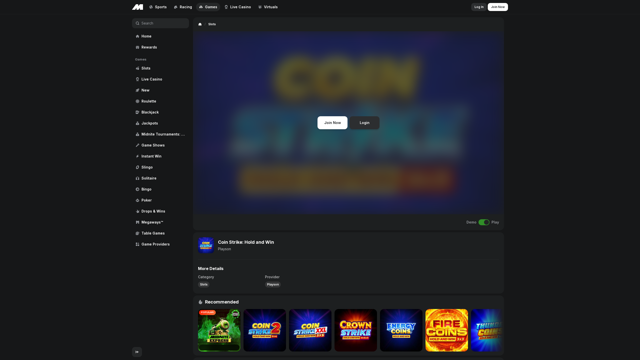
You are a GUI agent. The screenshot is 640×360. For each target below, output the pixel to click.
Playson (224, 249)
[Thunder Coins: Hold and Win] (492, 330)
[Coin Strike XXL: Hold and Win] (310, 330)
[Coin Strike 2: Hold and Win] (265, 330)
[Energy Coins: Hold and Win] (401, 330)
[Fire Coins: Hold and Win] (447, 330)
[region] (160, 180)
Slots (204, 284)
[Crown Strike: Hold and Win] (355, 330)
